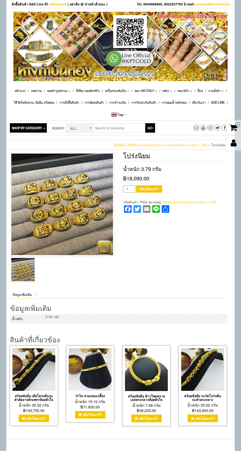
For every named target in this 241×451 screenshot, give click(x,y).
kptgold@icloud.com (212, 4)
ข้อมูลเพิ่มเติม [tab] (22, 294)
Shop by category (27, 128)
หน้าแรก (20, 90)
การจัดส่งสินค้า (94, 102)
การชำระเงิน (117, 102)
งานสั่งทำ (214, 90)
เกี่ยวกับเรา (198, 102)
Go (150, 128)
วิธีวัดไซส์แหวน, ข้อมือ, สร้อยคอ (34, 102)
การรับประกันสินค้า (143, 102)
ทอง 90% (183, 90)
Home (119, 144)
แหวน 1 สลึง (198, 144)
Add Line (218, 102)
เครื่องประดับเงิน (116, 90)
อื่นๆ (200, 90)
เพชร (166, 90)
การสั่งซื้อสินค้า (69, 102)
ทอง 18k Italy (144, 90)
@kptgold (59, 4)
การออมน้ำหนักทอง (174, 102)
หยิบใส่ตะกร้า (149, 188)
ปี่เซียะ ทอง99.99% (88, 90)
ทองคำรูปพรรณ (57, 90)
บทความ (36, 90)
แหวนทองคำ (177, 144)
